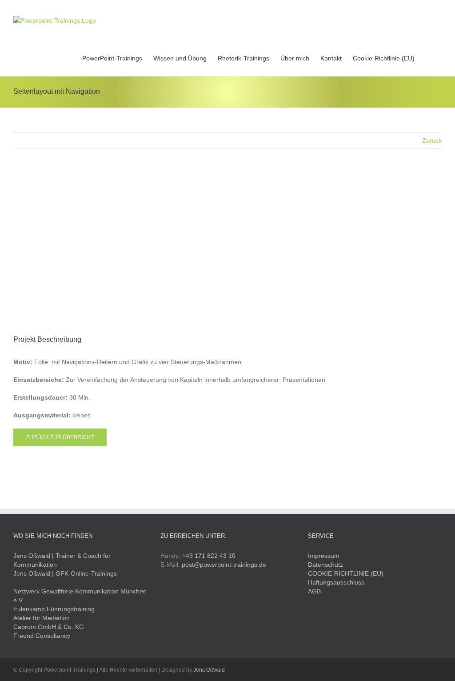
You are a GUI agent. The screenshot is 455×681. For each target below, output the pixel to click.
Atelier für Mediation (41, 617)
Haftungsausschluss (336, 582)
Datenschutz (325, 564)
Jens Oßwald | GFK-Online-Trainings (65, 573)
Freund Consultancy (41, 635)
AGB (314, 591)
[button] (428, 57)
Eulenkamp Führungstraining (54, 609)
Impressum (323, 555)
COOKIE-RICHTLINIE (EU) (345, 573)
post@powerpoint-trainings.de (224, 564)
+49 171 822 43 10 (208, 555)
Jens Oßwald (209, 670)
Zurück (432, 140)
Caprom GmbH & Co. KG (48, 626)
